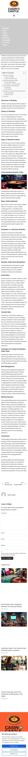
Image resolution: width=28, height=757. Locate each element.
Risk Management (10, 92)
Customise (14, 750)
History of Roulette (10, 77)
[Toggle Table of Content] (23, 73)
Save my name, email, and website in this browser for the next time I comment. (13, 554)
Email (3, 539)
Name (3, 533)
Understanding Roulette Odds (10, 80)
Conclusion (6, 96)
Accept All (14, 746)
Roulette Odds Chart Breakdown (11, 85)
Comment (4, 513)
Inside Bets (8, 87)
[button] (14, 15)
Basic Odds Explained (11, 82)
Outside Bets (9, 89)
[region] (14, 744)
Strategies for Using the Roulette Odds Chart (14, 91)
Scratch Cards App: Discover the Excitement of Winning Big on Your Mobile (12, 694)
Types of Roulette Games (11, 78)
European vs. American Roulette (13, 83)
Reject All (14, 753)
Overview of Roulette (8, 75)
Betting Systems (9, 94)
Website (3, 545)
